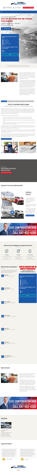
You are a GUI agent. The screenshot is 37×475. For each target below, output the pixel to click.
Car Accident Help (30, 101)
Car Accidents (17, 101)
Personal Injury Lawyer (6, 138)
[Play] (2, 217)
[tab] (4, 101)
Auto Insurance (23, 101)
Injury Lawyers (3, 101)
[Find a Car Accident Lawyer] (18, 3)
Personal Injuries (11, 101)
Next (10, 54)
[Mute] (20, 217)
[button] (12, 212)
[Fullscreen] (22, 217)
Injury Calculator (30, 215)
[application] (12, 212)
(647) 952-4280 (7, 28)
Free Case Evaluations (28, 7)
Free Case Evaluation (6, 172)
